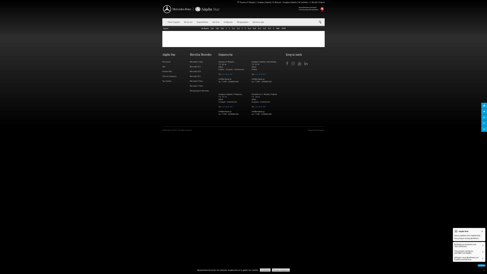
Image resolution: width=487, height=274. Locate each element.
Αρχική (165, 28)
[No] (484, 270)
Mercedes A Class (196, 62)
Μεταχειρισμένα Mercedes (199, 90)
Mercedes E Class (196, 81)
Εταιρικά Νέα (167, 71)
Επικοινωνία (166, 62)
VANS (284, 28)
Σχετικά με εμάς (258, 22)
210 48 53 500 (227, 74)
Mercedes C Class (196, 86)
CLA (233, 28)
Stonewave (321, 130)
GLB (254, 28)
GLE (264, 28)
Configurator (228, 22)
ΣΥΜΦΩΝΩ (265, 270)
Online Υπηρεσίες (174, 22)
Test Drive (215, 22)
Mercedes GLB (195, 71)
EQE (217, 28)
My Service (188, 22)
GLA (249, 28)
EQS (222, 28)
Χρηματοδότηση (202, 22)
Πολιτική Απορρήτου (169, 76)
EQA (212, 28)
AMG (278, 28)
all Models (205, 28)
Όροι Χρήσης (166, 81)
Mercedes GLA (195, 66)
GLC (259, 28)
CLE (238, 28)
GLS (269, 28)
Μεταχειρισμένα (242, 22)
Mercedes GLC (195, 76)
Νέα (163, 66)
